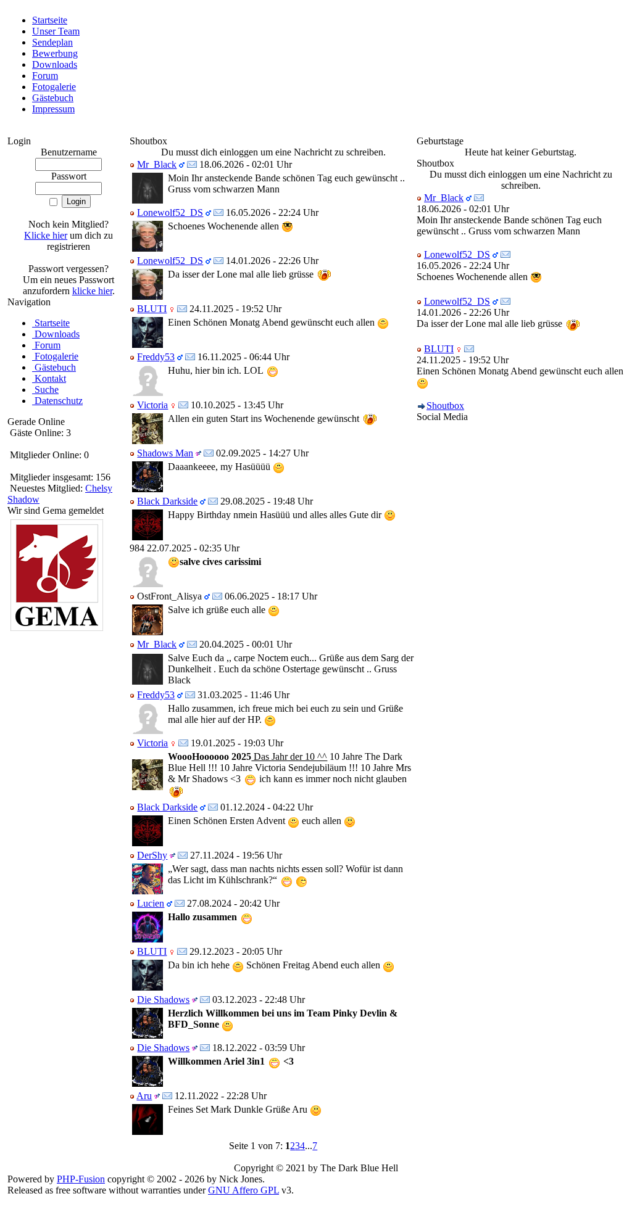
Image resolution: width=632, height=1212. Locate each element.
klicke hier (92, 291)
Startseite (49, 20)
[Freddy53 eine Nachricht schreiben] (190, 357)
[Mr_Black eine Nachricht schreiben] (192, 164)
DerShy (152, 855)
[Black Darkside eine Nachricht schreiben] (213, 501)
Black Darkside (167, 501)
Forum (45, 75)
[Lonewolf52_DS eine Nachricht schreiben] (218, 212)
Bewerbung (55, 53)
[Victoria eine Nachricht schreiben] (183, 405)
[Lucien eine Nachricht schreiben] (180, 903)
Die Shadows (163, 999)
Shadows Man (165, 453)
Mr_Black (157, 164)
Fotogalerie (54, 86)
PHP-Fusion (81, 1179)
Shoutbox (445, 405)
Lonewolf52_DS (170, 212)
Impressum (53, 109)
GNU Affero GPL (243, 1190)
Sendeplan (52, 42)
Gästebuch (52, 98)
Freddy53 (156, 357)
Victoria (152, 405)
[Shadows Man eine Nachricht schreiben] (209, 453)
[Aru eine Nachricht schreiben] (167, 1095)
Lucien (150, 903)
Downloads (54, 64)
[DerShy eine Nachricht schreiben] (183, 855)
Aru (144, 1095)
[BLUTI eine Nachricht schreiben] (182, 308)
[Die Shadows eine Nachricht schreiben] (205, 999)
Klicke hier (45, 235)
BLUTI (152, 308)
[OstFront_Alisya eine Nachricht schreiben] (217, 596)
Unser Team (56, 31)
